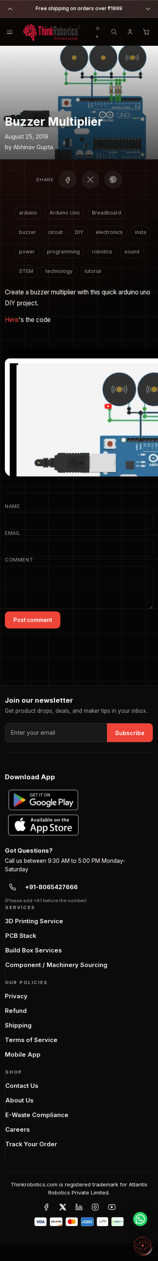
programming (63, 252)
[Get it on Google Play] (43, 800)
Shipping (18, 1025)
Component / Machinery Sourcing (56, 965)
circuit (55, 232)
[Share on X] (90, 180)
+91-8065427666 (51, 887)
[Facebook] (46, 1207)
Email (13, 533)
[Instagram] (95, 1207)
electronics (109, 232)
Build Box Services (33, 950)
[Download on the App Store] (43, 825)
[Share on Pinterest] (113, 180)
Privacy (16, 996)
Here (12, 320)
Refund (16, 1010)
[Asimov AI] (143, 1246)
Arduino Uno (64, 213)
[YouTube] (111, 1207)
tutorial (93, 271)
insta (140, 232)
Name (12, 506)
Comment (19, 560)
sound (131, 252)
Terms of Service (31, 1040)
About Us (19, 1100)
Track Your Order (31, 1144)
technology (59, 271)
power (27, 252)
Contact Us (21, 1085)
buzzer (27, 232)
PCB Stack (20, 935)
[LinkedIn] (79, 1207)
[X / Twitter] (62, 1207)
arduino (28, 213)
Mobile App (23, 1054)
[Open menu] (9, 31)
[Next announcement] (148, 9)
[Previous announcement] (10, 9)
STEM (26, 271)
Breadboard (106, 213)
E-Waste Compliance (36, 1115)
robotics (102, 252)
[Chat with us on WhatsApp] (140, 1218)
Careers (17, 1129)
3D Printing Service (34, 921)
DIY (79, 232)
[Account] (130, 31)
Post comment (32, 620)
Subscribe (130, 732)
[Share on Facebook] (68, 180)
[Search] (114, 31)
